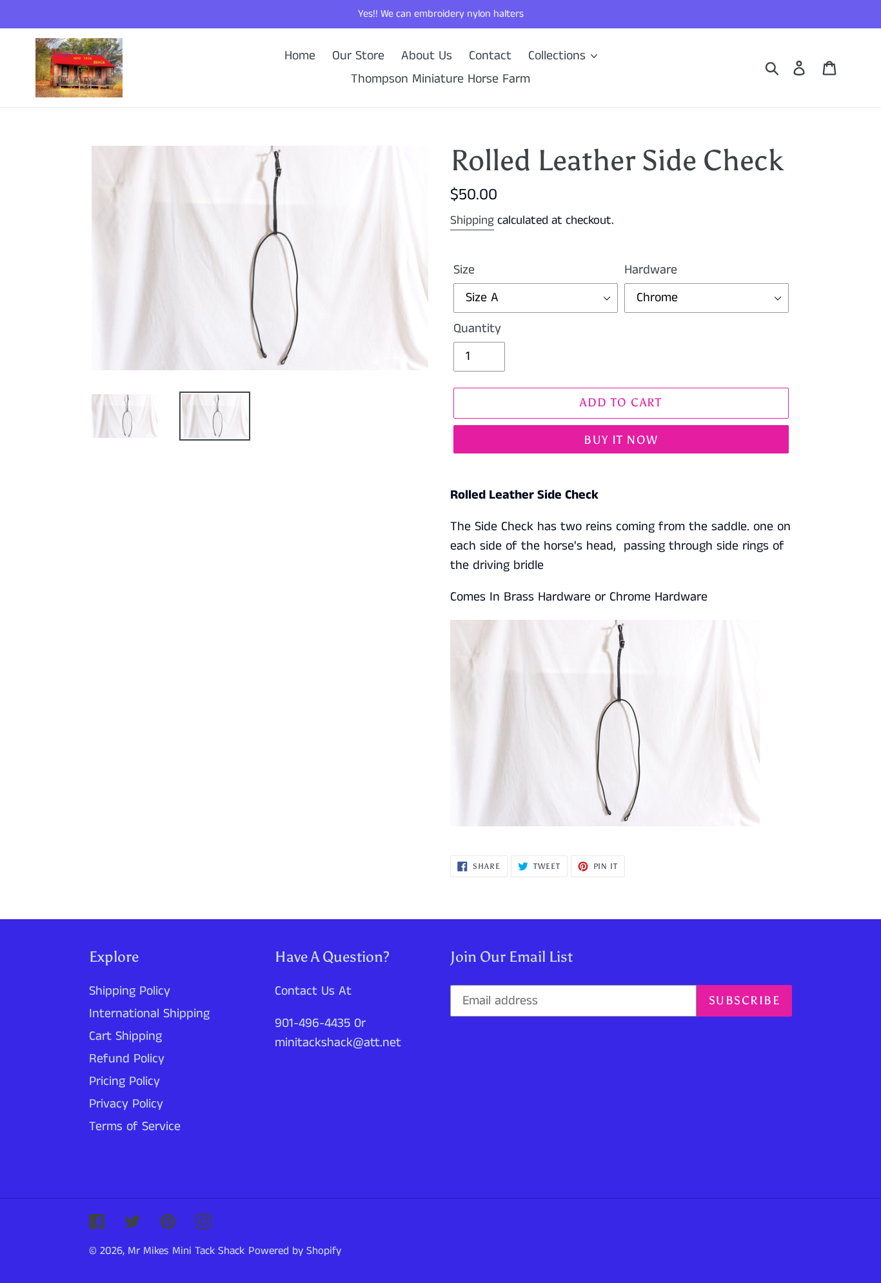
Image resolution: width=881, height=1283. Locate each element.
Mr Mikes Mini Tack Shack (186, 1250)
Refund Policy (126, 1058)
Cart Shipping (125, 1036)
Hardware (650, 270)
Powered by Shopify (294, 1250)
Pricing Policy (124, 1081)
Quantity (477, 328)
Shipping (472, 220)
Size (464, 270)
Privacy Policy (126, 1104)
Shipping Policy (129, 991)
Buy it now (621, 440)
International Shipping (149, 1013)
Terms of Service (135, 1126)
